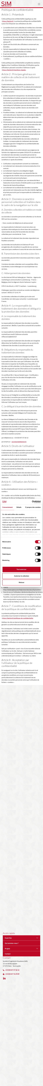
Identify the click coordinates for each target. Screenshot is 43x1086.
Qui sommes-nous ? (11, 943)
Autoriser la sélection (21, 576)
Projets (7, 948)
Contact (7, 954)
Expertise (8, 938)
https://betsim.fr (8, 21)
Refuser (21, 582)
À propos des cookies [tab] (33, 507)
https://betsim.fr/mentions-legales (14, 70)
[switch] (38, 548)
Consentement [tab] (7, 507)
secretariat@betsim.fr (19, 442)
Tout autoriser (21, 569)
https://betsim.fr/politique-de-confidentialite (17, 618)
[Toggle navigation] (39, 4)
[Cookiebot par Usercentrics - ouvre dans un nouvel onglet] (32, 502)
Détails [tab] (18, 507)
